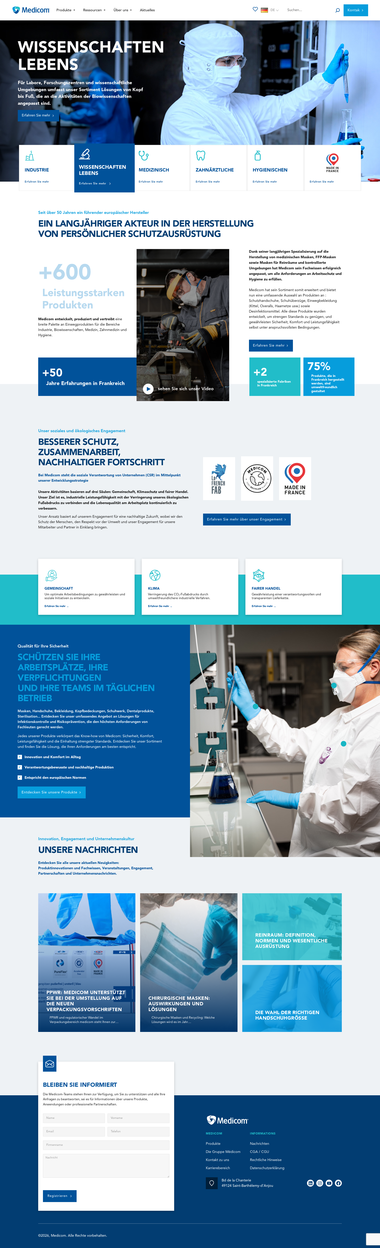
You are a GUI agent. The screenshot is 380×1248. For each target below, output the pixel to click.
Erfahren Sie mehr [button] (36, 109)
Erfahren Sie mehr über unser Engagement (244, 519)
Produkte (213, 1144)
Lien (86, 587)
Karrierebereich (218, 1168)
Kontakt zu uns (217, 1160)
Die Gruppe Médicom (223, 1152)
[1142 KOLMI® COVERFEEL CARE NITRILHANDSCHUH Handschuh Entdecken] (255, 706)
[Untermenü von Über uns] (131, 10)
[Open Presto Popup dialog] (183, 300)
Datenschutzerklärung (267, 1168)
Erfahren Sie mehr (37, 182)
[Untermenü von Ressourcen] (105, 10)
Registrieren (57, 1196)
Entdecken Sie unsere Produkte (49, 792)
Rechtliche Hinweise (266, 1160)
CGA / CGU (259, 1152)
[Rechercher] (337, 10)
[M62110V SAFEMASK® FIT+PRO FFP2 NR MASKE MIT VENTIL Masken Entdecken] (334, 685)
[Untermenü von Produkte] (74, 10)
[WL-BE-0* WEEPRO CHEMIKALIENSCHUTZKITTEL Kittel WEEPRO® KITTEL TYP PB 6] (343, 744)
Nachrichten (259, 1144)
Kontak (354, 10)
